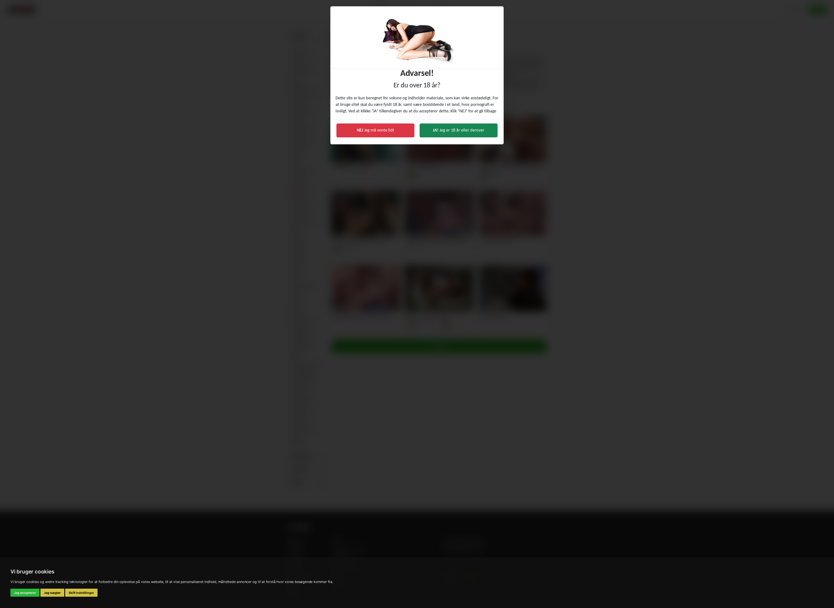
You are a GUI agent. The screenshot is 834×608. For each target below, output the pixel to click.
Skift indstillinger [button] (81, 593)
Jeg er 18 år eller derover (458, 130)
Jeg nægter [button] (52, 593)
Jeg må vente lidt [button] (375, 130)
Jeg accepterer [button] (25, 593)
